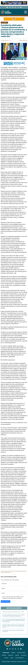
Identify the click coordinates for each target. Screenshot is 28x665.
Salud (11, 658)
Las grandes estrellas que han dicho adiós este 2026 (13, 631)
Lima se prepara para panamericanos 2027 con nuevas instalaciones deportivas (13, 615)
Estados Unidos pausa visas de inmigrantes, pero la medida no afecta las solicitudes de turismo (13, 626)
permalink (8, 572)
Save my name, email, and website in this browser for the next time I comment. (12, 597)
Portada (16, 571)
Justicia (17, 655)
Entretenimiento (19, 658)
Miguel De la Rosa (23, 40)
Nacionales (4, 22)
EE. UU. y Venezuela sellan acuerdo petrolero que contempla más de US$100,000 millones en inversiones (13, 620)
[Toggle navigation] (25, 12)
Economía (23, 655)
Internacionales (21, 652)
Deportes (10, 655)
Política (6, 658)
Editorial (4, 655)
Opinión (13, 652)
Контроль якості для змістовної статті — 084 (13, 612)
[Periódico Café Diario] (6, 12)
